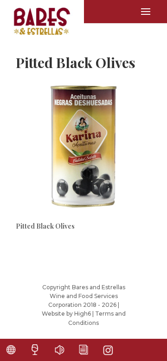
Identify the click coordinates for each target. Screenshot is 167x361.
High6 (82, 313)
